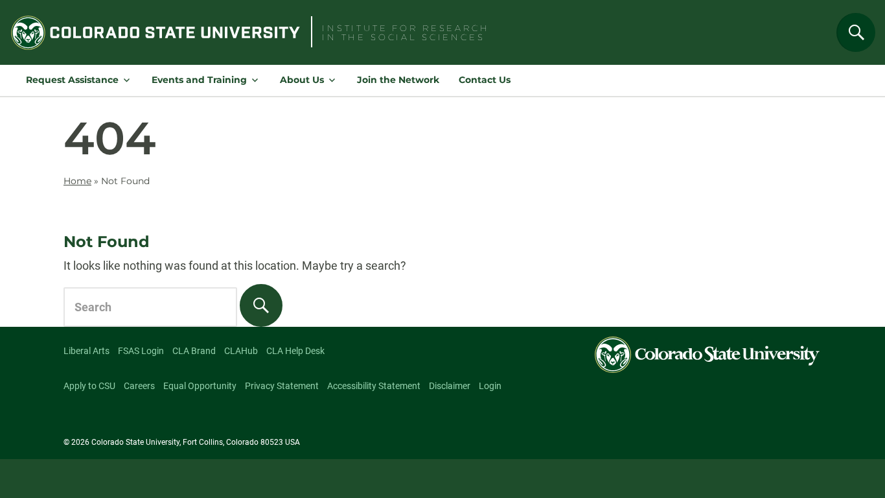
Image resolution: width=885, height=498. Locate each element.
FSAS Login (141, 351)
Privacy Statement (282, 386)
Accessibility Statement (373, 386)
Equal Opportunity (199, 386)
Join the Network (398, 80)
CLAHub (241, 351)
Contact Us (485, 80)
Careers (139, 386)
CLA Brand (194, 351)
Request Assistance (72, 80)
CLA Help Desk (295, 351)
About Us (302, 80)
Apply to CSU (89, 386)
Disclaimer (449, 386)
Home (77, 181)
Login (490, 386)
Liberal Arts (86, 351)
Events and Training (199, 80)
